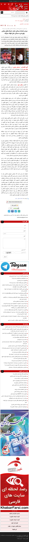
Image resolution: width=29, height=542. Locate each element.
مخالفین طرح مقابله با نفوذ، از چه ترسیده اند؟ (18, 282)
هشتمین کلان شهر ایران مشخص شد (20, 374)
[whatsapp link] (19, 211)
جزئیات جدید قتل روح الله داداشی (20, 391)
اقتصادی (21, 24)
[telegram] (8, 4)
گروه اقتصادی (24, 67)
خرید (16, 198)
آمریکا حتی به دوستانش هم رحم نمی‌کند (19, 360)
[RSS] (1, 4)
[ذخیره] (5, 25)
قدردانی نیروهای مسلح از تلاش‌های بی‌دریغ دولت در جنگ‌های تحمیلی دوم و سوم (15, 298)
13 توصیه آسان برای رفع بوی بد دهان (20, 380)
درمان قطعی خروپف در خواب (14, 526)
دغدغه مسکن (20, 198)
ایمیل (25, 231)
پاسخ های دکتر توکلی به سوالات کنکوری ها (18, 407)
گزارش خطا (14, 205)
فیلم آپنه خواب (14, 523)
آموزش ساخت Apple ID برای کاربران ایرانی (19, 394)
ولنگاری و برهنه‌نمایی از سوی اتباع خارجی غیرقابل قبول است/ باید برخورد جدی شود (14, 294)
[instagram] (12, 4)
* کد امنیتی (23, 250)
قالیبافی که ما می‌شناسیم (22, 280)
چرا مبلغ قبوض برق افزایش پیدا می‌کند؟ (19, 278)
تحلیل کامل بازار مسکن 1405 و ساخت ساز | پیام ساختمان (16, 327)
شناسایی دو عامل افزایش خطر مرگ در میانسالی (18, 367)
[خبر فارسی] (14, 482)
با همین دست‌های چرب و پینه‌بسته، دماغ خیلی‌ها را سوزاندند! (15, 363)
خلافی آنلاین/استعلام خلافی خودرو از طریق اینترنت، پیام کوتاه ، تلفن (15, 401)
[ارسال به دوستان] (2, 25)
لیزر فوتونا (14, 529)
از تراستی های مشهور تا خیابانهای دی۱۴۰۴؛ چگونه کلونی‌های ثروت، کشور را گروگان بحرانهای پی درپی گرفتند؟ (14, 306)
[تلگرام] (14, 266)
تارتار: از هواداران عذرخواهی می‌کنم (20, 301)
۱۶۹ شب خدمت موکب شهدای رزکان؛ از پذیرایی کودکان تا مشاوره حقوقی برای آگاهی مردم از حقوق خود (14, 286)
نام (25, 225)
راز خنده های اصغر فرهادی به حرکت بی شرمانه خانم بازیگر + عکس (14, 396)
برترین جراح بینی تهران (14, 513)
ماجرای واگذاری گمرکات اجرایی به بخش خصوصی (17, 346)
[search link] (2, 12)
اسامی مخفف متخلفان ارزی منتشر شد (19, 352)
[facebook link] (12, 211)
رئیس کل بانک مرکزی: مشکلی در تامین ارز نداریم (17, 320)
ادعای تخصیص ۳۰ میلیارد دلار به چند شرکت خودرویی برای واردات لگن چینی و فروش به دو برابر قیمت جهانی (14, 349)
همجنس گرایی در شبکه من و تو (21, 378)
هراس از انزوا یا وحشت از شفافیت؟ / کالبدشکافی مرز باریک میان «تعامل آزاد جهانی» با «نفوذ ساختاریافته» (14, 334)
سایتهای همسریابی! (23, 387)
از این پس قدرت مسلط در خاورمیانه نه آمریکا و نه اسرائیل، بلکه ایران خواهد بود (14, 317)
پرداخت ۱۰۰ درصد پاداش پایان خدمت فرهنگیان (18, 398)
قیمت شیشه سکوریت (14, 517)
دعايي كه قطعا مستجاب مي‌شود (21, 389)
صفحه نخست (26, 24)
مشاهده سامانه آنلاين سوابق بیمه (20, 383)
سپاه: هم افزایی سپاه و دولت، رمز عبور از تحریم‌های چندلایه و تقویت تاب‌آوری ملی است (15, 313)
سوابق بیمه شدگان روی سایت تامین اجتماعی (18, 376)
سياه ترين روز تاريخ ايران (22, 339)
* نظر (25, 236)
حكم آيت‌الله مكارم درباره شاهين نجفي (19, 385)
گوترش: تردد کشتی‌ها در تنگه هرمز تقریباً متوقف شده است (15, 310)
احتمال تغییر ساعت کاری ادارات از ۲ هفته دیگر (18, 354)
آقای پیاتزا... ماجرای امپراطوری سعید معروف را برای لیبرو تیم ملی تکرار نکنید (14, 342)
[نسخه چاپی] (1, 25)
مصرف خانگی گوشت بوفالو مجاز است (20, 337)
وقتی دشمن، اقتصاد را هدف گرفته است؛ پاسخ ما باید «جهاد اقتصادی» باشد (15, 290)
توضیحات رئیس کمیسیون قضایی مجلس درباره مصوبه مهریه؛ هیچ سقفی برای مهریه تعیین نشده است (14, 357)
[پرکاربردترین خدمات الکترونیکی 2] (14, 433)
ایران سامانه (19, 538)
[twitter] (5, 4)
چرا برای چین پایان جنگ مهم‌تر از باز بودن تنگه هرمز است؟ (16, 365)
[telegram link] (16, 211)
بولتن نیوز (25, 69)
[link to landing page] (21, 6)
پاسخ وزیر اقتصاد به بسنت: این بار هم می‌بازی (18, 276)
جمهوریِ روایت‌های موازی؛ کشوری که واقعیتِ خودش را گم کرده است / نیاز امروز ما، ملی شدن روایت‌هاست (14, 330)
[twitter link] (9, 211)
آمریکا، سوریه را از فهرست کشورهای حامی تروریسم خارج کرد (15, 303)
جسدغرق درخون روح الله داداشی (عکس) (19, 404)
